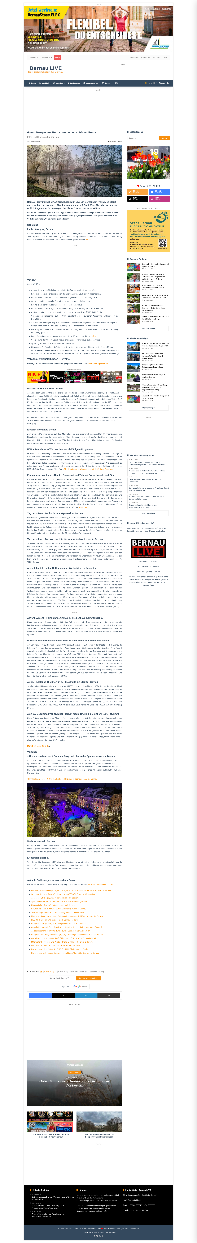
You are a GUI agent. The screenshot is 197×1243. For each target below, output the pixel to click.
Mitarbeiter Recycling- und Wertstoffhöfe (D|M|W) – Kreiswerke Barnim (62, 942)
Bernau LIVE (44, 83)
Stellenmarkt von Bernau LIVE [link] (101, 884)
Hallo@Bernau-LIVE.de (150, 572)
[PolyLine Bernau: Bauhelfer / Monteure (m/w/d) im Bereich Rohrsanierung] (133, 356)
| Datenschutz (133, 1229)
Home (33, 83)
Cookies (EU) (146, 57)
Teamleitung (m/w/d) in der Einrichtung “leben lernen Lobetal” (57, 912)
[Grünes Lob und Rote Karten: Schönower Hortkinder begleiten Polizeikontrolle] (133, 308)
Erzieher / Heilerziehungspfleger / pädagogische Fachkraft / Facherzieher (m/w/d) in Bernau (71, 890)
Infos (88, 239)
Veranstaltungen (92, 83)
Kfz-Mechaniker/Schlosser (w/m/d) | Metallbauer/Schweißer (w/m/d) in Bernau (65, 953)
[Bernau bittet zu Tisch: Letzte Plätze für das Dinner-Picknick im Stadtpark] (133, 298)
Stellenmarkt (75, 83)
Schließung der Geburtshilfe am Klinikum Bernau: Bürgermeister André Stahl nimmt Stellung (153, 276)
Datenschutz (134, 57)
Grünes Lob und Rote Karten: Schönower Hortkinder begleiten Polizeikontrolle (153, 308)
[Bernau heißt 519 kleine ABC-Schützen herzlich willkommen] (133, 288)
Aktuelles (59, 83)
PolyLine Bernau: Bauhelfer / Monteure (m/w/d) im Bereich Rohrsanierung (152, 356)
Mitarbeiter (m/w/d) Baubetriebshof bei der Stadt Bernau (55, 945)
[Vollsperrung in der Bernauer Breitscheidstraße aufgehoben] (133, 367)
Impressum (157, 57)
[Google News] (80, 986)
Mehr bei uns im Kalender (38, 746)
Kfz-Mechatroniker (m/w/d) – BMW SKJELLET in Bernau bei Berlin (59, 949)
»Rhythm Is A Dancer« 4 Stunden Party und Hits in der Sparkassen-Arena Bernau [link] (62, 779)
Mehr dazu (83, 507)
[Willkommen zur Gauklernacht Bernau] (99, 109)
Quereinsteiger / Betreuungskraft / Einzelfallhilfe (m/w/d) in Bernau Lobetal (63, 938)
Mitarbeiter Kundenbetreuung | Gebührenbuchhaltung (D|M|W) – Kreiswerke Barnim (67, 916)
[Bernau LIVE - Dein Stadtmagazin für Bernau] (45, 70)
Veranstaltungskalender (97, 363)
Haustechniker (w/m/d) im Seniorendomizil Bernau (53, 905)
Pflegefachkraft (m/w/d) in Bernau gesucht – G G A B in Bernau (58, 923)
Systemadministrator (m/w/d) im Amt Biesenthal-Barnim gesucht (59, 901)
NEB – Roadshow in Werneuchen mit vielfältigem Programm (88, 469)
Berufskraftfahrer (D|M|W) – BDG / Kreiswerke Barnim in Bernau (58, 909)
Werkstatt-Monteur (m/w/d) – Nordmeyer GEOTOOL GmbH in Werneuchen (63, 894)
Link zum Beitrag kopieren (88, 978)
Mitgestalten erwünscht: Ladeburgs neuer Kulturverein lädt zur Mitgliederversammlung (155, 387)
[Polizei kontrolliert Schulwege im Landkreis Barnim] (133, 378)
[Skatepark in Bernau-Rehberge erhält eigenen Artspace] (133, 267)
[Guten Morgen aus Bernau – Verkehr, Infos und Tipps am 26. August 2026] (133, 346)
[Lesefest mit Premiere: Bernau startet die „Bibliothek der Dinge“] (133, 319)
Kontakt (107, 83)
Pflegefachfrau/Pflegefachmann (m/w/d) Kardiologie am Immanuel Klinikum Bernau (67, 934)
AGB (165, 57)
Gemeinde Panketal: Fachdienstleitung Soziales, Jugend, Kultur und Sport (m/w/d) (66, 927)
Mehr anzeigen (148, 328)
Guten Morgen (50, 972)
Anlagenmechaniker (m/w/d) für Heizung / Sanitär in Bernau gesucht (60, 931)
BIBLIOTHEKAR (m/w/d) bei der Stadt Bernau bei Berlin (54, 920)
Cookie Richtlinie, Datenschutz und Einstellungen (98, 1232)
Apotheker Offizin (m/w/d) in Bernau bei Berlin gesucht (55, 898)
